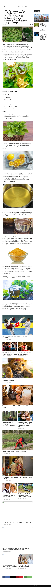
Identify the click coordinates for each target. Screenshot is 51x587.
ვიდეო (23, 6)
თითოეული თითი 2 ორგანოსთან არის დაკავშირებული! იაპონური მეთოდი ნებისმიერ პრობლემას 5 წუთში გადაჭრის (41, 17)
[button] (47, 6)
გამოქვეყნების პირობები (35, 585)
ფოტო (26, 6)
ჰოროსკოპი (15, 6)
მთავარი (4, 6)
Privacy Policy (43, 585)
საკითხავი (9, 6)
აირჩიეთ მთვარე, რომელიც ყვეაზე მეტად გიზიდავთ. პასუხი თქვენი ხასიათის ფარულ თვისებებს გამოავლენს (43, 36)
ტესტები (19, 6)
